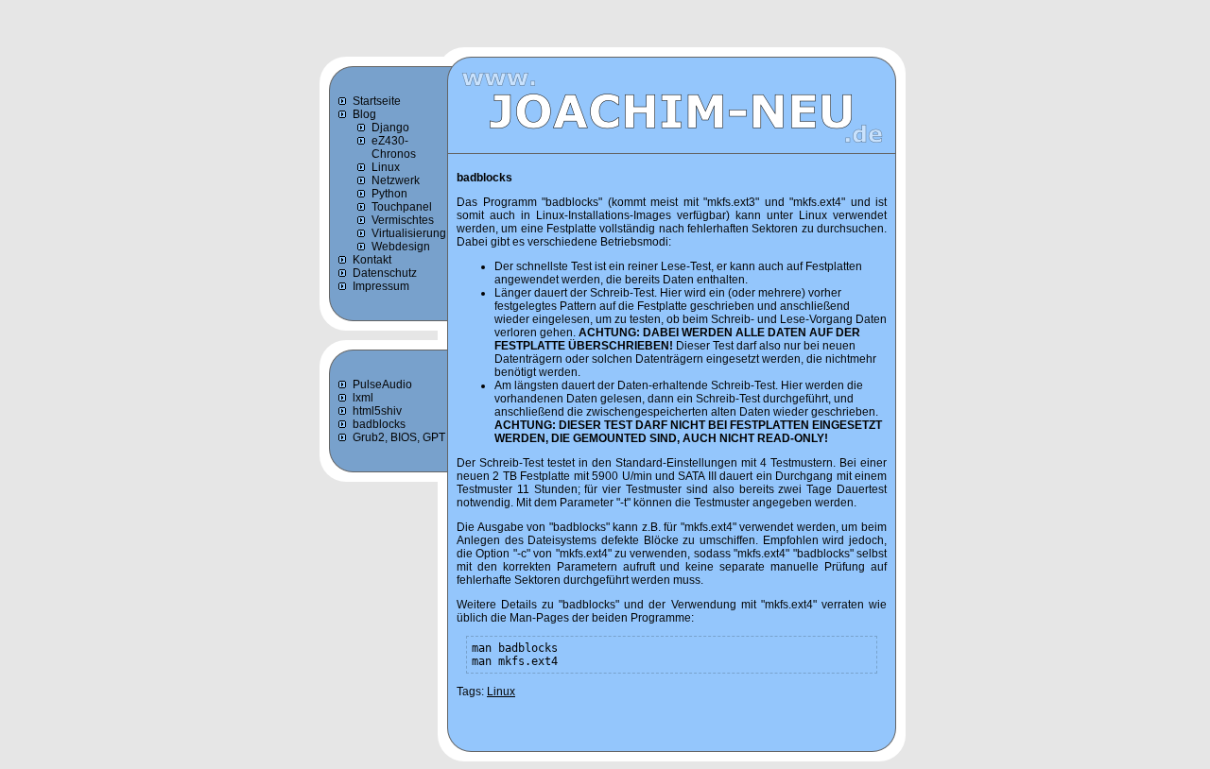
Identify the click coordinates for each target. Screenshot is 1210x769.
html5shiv (377, 411)
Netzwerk (396, 180)
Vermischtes (403, 220)
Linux (386, 167)
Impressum (381, 286)
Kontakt (372, 259)
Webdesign (401, 246)
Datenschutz (385, 273)
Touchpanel (402, 207)
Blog (364, 114)
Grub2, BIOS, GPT (399, 437)
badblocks (379, 424)
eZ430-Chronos (394, 147)
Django (390, 127)
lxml (363, 397)
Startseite (377, 101)
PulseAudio (382, 384)
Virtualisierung (409, 233)
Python (389, 193)
